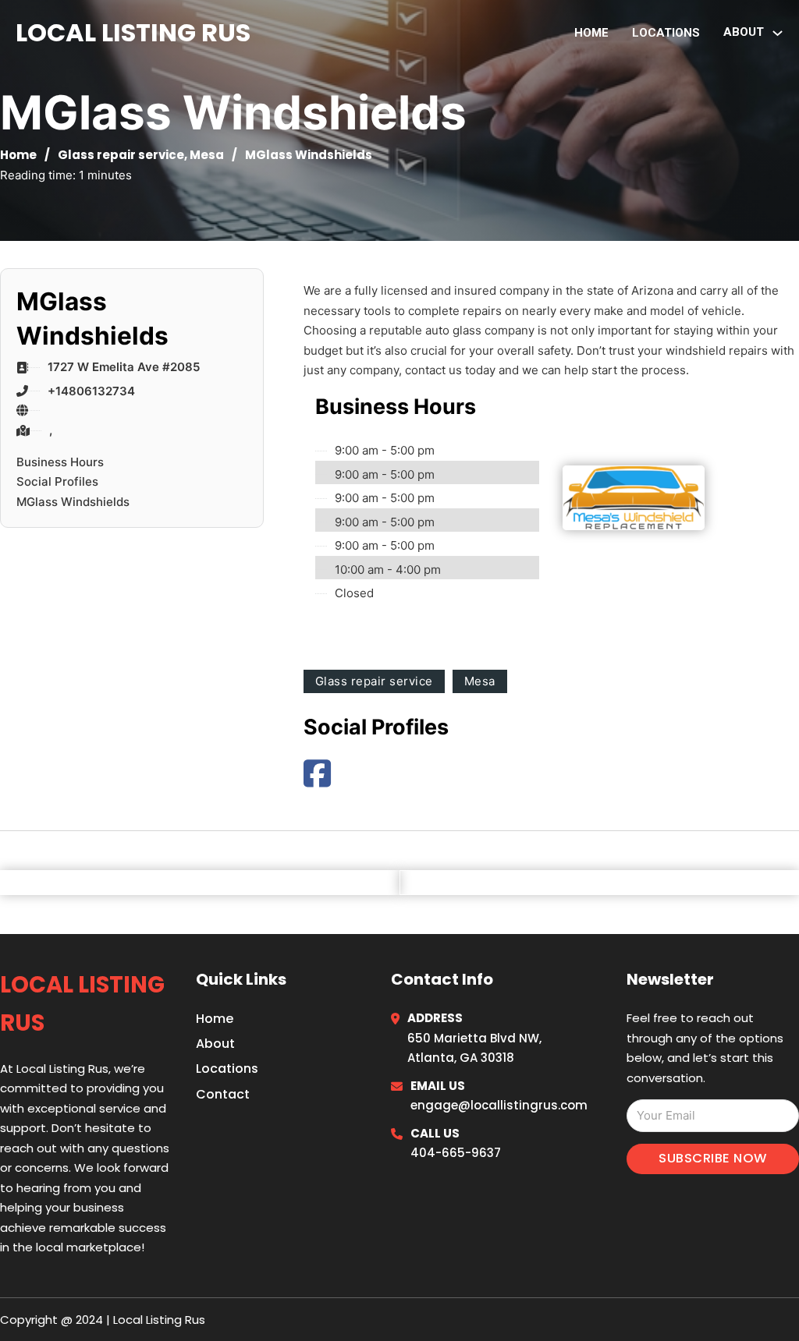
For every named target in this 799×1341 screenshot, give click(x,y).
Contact (223, 1094)
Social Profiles (57, 481)
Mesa (207, 155)
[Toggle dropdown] (777, 33)
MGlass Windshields (73, 501)
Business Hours (60, 462)
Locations (666, 33)
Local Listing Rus (133, 32)
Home (591, 33)
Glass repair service (121, 155)
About (215, 1044)
